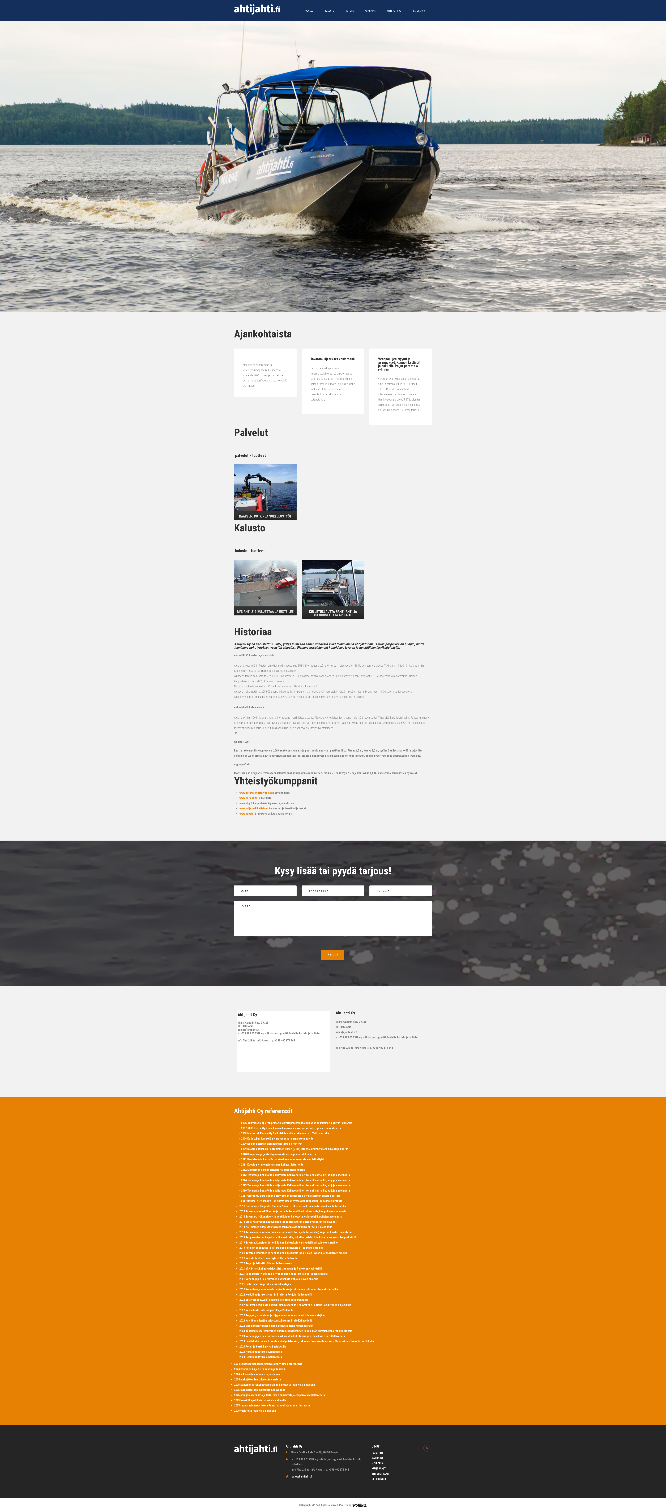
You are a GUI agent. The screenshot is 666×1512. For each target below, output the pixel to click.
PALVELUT (310, 11)
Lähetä (332, 955)
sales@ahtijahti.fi (302, 1476)
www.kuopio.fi (247, 813)
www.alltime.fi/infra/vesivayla (256, 792)
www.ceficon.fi (248, 798)
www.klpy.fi (245, 803)
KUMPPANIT (371, 11)
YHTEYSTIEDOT (395, 11)
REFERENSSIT (420, 11)
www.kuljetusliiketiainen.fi (255, 808)
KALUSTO (330, 11)
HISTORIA (350, 11)
